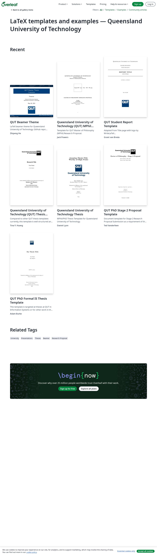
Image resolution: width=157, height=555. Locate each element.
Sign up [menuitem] (137, 4)
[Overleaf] (9, 4)
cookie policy (31, 552)
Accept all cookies (145, 551)
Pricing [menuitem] (103, 4)
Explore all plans (89, 388)
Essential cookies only (126, 551)
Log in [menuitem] (150, 4)
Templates (110, 9)
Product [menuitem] (62, 4)
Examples (121, 9)
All (101, 9)
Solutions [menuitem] (76, 4)
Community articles (138, 9)
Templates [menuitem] (91, 4)
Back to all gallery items (22, 10)
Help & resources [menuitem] (119, 4)
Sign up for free (67, 388)
